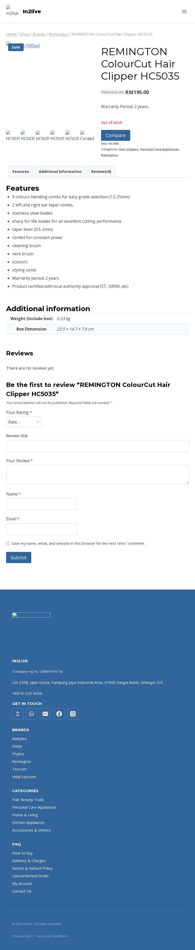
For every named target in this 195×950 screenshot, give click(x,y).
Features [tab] (20, 171)
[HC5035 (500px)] (50, 85)
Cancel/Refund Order (30, 875)
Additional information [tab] (60, 171)
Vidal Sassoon (24, 776)
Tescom (19, 769)
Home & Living (25, 814)
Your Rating (19, 412)
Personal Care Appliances (159, 149)
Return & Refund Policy (32, 868)
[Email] (45, 714)
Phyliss (18, 753)
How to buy (22, 852)
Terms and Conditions (52, 936)
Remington (109, 155)
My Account (22, 883)
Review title (17, 436)
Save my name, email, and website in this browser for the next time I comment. (78, 543)
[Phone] (17, 714)
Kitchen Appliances (28, 822)
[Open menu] (184, 11)
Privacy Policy (21, 936)
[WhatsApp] (31, 714)
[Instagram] (73, 714)
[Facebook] (59, 714)
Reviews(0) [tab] (101, 171)
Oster (17, 746)
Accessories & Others (31, 830)
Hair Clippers (129, 149)
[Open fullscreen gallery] (89, 124)
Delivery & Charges (29, 860)
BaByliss (19, 738)
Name (13, 494)
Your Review (19, 460)
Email (13, 519)
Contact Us (21, 891)
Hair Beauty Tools (28, 799)
